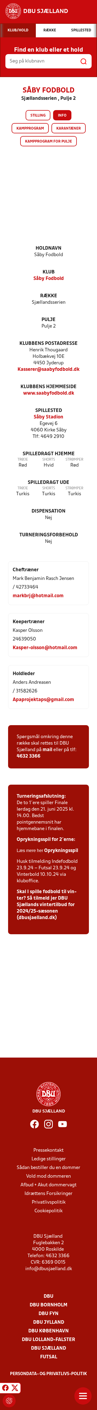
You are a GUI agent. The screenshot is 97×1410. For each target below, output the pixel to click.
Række (48, 296)
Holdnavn (48, 248)
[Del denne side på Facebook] (5, 1389)
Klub (49, 272)
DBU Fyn (48, 1314)
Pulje (48, 320)
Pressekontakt (48, 1150)
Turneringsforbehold (48, 535)
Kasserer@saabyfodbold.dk (48, 369)
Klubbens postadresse (48, 343)
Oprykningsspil (61, 850)
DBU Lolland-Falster (48, 1340)
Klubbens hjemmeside (48, 387)
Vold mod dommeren (48, 1176)
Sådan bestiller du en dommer (48, 1167)
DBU (48, 1296)
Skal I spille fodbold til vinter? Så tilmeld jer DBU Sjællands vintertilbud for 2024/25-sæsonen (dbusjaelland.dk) (47, 905)
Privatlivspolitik (48, 1202)
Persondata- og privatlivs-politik (48, 1374)
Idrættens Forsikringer (48, 1193)
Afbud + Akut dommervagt (48, 1185)
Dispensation (48, 511)
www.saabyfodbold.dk (48, 393)
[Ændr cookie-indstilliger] (9, 1400)
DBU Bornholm (48, 1305)
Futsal (48, 1357)
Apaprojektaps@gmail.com (43, 700)
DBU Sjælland (48, 1348)
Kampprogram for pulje (48, 141)
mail (47, 750)
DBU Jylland (48, 1322)
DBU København (48, 1331)
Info (62, 115)
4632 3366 (28, 756)
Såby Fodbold (48, 278)
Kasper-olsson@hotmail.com (45, 648)
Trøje (23, 459)
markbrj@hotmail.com (38, 596)
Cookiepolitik (48, 1211)
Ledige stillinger (49, 1159)
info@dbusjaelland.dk (48, 1269)
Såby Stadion (48, 417)
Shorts (48, 459)
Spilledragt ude (48, 482)
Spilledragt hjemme (49, 454)
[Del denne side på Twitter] (14, 1389)
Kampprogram (30, 128)
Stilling (38, 115)
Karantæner (68, 128)
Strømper (74, 459)
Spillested (48, 410)
